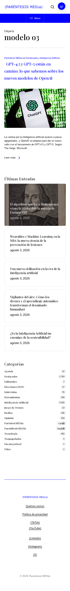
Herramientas (12, 397)
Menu (37, 18)
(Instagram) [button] (35, 546)
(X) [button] (35, 554)
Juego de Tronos (13, 407)
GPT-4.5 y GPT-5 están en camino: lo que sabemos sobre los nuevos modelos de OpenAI (33, 71)
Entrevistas (10, 392)
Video (7, 449)
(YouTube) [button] (35, 528)
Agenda (8, 371)
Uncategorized (12, 444)
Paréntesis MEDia (13, 58)
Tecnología (10, 433)
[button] (61, 7)
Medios (8, 412)
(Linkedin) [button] (35, 538)
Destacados (32, 58)
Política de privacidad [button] (35, 514)
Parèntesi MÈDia (34, 423)
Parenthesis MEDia (34, 428)
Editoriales (10, 381)
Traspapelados (12, 438)
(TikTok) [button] (35, 522)
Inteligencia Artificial (50, 58)
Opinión (9, 418)
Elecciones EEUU (14, 386)
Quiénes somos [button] (35, 506)
